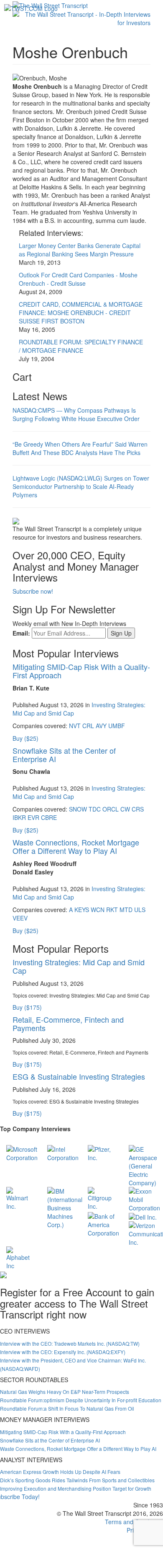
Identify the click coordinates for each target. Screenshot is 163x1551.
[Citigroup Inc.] (102, 1197)
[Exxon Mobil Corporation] (144, 1198)
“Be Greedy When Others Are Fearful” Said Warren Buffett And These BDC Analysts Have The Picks (80, 448)
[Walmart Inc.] (20, 1197)
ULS (139, 909)
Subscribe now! (33, 591)
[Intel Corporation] (63, 1152)
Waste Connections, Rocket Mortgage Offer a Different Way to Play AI (76, 846)
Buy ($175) (27, 1007)
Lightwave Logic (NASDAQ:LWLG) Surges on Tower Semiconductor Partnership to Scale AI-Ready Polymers (81, 486)
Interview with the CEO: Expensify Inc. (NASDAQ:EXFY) (62, 1351)
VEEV (20, 918)
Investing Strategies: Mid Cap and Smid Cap (79, 966)
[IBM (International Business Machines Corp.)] (64, 1206)
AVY (101, 725)
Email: (21, 633)
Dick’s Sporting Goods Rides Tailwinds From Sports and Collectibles (77, 1480)
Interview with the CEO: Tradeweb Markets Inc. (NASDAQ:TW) (70, 1343)
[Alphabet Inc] (20, 1257)
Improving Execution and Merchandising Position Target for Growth (75, 1488)
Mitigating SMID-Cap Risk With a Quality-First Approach (81, 670)
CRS (138, 809)
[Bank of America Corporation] (103, 1223)
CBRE (49, 817)
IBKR (19, 817)
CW (125, 809)
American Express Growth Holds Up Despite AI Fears (60, 1471)
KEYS (81, 909)
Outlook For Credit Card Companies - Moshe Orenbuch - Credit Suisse (78, 279)
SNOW (78, 809)
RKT (112, 909)
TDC (95, 809)
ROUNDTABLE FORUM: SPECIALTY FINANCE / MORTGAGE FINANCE (81, 346)
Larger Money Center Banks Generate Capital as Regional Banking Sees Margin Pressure (79, 249)
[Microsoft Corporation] (22, 1152)
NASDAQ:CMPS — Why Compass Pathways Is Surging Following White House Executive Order (76, 414)
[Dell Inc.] (143, 1216)
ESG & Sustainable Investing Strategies (79, 1076)
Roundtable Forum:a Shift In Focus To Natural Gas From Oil (67, 1408)
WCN (97, 909)
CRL (88, 725)
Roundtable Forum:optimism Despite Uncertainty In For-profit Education (80, 1400)
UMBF (116, 725)
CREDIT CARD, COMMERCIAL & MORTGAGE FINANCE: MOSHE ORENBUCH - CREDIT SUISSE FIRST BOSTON (81, 312)
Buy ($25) (25, 738)
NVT (75, 725)
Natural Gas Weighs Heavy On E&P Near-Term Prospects (64, 1391)
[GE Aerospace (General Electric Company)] (143, 1165)
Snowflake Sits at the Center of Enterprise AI (64, 754)
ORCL (110, 809)
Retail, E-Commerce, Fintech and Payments (68, 1023)
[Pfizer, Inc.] (102, 1152)
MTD (126, 909)
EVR (33, 817)
